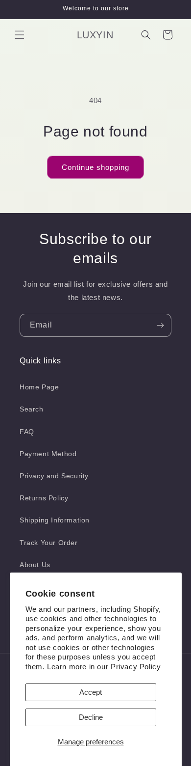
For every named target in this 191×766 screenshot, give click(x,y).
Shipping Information (55, 520)
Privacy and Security (54, 476)
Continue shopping (95, 167)
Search (32, 409)
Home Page (39, 387)
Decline (91, 717)
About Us (35, 565)
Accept (90, 692)
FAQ (27, 432)
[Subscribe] (160, 325)
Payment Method (48, 454)
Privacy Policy (136, 666)
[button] (19, 35)
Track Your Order (49, 543)
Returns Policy (44, 498)
